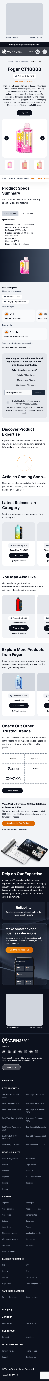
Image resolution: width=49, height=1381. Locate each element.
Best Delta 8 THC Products (9, 1137)
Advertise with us (36, 37)
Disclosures (31, 1357)
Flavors (5, 1165)
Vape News (30, 1158)
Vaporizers (6, 1227)
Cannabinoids (31, 1277)
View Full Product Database (14, 348)
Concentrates (31, 1215)
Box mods (30, 1221)
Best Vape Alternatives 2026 (35, 1110)
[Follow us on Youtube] (3, 1051)
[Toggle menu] (44, 51)
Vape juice (6, 1215)
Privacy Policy (8, 1351)
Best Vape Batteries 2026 (12, 1118)
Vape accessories (33, 1209)
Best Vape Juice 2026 (35, 1103)
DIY (27, 1265)
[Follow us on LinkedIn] (31, 1051)
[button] (31, 51)
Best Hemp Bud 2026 (11, 1145)
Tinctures (6, 1245)
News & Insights (11, 1152)
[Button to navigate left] (6, 138)
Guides (5, 1277)
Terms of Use (31, 1351)
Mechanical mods (33, 1233)
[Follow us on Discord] (20, 1051)
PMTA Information (33, 1177)
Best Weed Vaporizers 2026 (11, 1128)
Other (28, 1271)
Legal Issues (31, 1165)
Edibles (5, 1221)
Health (5, 1189)
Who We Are (7, 1323)
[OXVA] (13, 778)
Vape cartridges (8, 1251)
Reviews (6, 1196)
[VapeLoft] (13, 758)
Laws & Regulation (10, 1158)
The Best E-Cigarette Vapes (10, 1096)
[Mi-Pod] (35, 768)
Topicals (5, 1203)
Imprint (5, 1357)
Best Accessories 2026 (35, 1145)
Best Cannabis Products (36, 1127)
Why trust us (31, 1323)
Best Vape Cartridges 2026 (34, 1119)
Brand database (32, 1297)
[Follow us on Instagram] (9, 1051)
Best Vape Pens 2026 (11, 1103)
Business (29, 1183)
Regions (5, 1177)
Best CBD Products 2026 (36, 1136)
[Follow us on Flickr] (36, 1051)
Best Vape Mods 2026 (35, 1094)
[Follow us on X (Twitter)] (25, 1051)
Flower (28, 1227)
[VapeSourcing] (35, 758)
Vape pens (30, 1245)
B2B (3, 1265)
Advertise (30, 1337)
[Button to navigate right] (42, 138)
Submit (38, 392)
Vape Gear (6, 1283)
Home (10, 62)
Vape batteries (8, 1209)
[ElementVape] (13, 768)
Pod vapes (30, 1203)
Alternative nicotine (10, 1239)
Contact (5, 1337)
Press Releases (32, 1171)
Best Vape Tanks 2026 (11, 1109)
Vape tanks (30, 1239)
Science (5, 1171)
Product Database (21, 62)
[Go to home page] (12, 51)
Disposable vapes (9, 1233)
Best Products (10, 1088)
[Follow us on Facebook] (14, 1051)
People (5, 1183)
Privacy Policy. (31, 404)
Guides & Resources (13, 1259)
